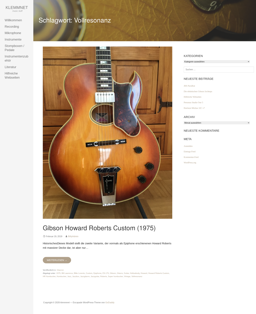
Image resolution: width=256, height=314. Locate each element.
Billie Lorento (79, 273)
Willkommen (13, 20)
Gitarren (60, 270)
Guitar (126, 273)
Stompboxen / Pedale (14, 48)
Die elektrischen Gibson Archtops (198, 91)
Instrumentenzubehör (16, 58)
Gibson (113, 273)
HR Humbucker (49, 276)
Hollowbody (135, 273)
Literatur (10, 67)
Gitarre (120, 273)
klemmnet (17, 7)
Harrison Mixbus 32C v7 (194, 108)
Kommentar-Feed (191, 157)
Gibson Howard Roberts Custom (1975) (99, 227)
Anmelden (188, 146)
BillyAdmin (73, 236)
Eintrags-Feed (189, 151)
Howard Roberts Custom (158, 273)
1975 (58, 273)
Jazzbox (75, 276)
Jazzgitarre (85, 276)
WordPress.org (190, 162)
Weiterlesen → (57, 260)
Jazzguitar (95, 276)
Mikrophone (13, 33)
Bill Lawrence (67, 273)
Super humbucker (115, 276)
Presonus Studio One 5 (193, 102)
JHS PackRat (189, 86)
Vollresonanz (136, 276)
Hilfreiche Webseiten (12, 75)
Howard (144, 273)
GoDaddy (109, 302)
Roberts (103, 276)
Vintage (127, 276)
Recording (12, 26)
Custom (89, 273)
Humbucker (61, 276)
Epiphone (97, 273)
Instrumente (13, 39)
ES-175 (106, 273)
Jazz (69, 276)
